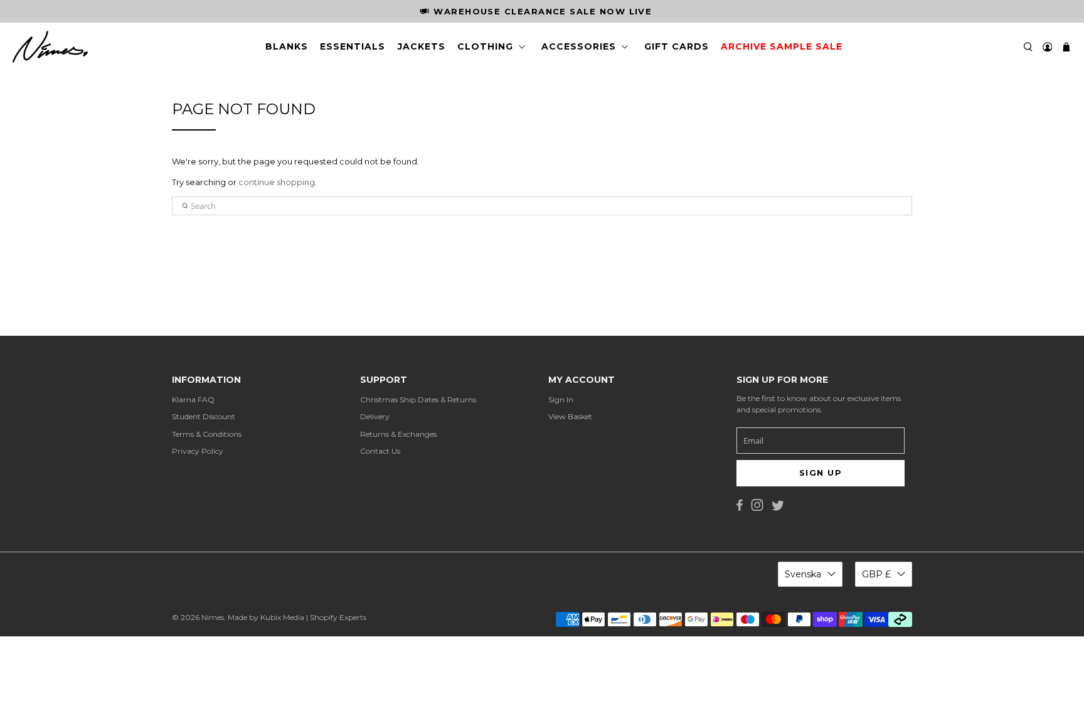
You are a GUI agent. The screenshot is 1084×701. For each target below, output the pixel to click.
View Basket (570, 416)
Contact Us (380, 451)
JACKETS (421, 46)
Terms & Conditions (207, 434)
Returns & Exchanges (398, 434)
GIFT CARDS (676, 46)
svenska (803, 574)
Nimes (212, 617)
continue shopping (276, 182)
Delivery (375, 416)
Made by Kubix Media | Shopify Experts (297, 617)
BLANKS (286, 46)
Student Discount (203, 416)
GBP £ (876, 574)
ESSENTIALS (352, 46)
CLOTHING (485, 46)
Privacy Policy (197, 451)
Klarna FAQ (193, 399)
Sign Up (820, 473)
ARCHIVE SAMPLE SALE (781, 46)
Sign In (560, 399)
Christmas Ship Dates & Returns (418, 399)
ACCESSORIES (578, 46)
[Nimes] (50, 47)
